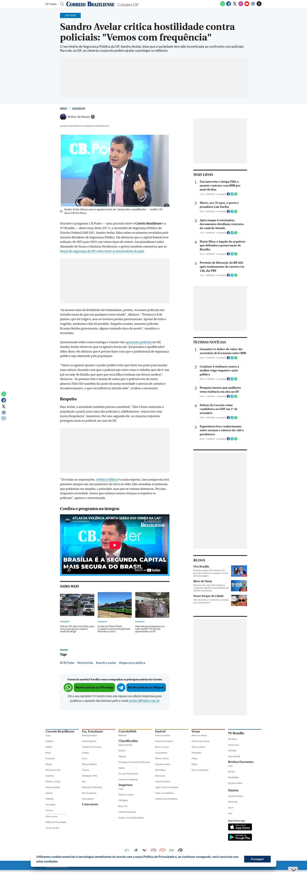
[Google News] (253, 5)
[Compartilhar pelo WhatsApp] (235, 195)
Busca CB (122, 806)
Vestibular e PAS (89, 775)
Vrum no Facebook (200, 770)
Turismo (49, 810)
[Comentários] (3, 420)
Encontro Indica (235, 783)
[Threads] (259, 5)
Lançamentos (161, 752)
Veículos (122, 756)
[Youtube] (246, 5)
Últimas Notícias (89, 764)
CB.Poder (68, 662)
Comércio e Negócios (128, 779)
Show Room (160, 770)
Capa (48, 735)
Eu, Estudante (92, 731)
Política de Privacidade (56, 822)
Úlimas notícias (162, 758)
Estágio (85, 752)
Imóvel (160, 731)
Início (63, 108)
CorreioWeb (127, 731)
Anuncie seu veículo (200, 741)
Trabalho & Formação (92, 747)
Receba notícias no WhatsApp (94, 687)
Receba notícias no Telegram (146, 687)
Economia (50, 758)
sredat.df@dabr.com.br (144, 701)
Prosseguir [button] (257, 859)
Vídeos (195, 758)
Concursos (90, 804)
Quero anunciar (125, 745)
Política (49, 747)
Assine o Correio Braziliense (131, 817)
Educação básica (89, 735)
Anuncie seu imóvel (164, 741)
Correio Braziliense (60, 731)
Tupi (230, 813)
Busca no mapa (162, 747)
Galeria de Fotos (162, 781)
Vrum (196, 731)
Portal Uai (232, 802)
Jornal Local (233, 745)
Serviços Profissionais (128, 773)
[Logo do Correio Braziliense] (90, 4)
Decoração (160, 775)
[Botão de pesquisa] (61, 4)
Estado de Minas (235, 796)
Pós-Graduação (89, 793)
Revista (231, 771)
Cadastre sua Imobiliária (166, 798)
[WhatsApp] (222, 5)
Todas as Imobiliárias (164, 793)
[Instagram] (240, 5)
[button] (59, 861)
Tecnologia (50, 804)
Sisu (84, 781)
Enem (84, 758)
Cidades (49, 741)
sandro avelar (107, 662)
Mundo (49, 764)
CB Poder (232, 750)
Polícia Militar (107, 479)
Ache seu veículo (199, 735)
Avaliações (196, 752)
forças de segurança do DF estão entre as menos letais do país (102, 251)
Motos (194, 764)
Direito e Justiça (53, 781)
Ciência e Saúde (53, 787)
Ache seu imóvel (162, 735)
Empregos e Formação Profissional (134, 762)
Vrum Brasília (234, 756)
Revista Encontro (241, 762)
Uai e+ (231, 807)
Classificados (128, 741)
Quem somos (52, 816)
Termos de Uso (52, 828)
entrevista (86, 662)
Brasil (48, 752)
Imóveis (122, 750)
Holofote (50, 798)
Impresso (125, 785)
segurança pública (133, 662)
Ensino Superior (89, 741)
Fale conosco (88, 798)
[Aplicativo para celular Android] (240, 837)
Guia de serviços (162, 764)
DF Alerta (232, 739)
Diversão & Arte (53, 770)
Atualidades (233, 777)
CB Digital (123, 800)
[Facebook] (228, 5)
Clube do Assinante (127, 812)
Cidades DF (78, 108)
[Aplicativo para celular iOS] (240, 827)
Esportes (50, 775)
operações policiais (138, 342)
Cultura (85, 770)
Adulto (121, 768)
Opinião (49, 793)
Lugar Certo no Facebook (166, 787)
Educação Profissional (92, 787)
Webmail (122, 735)
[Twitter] (234, 5)
